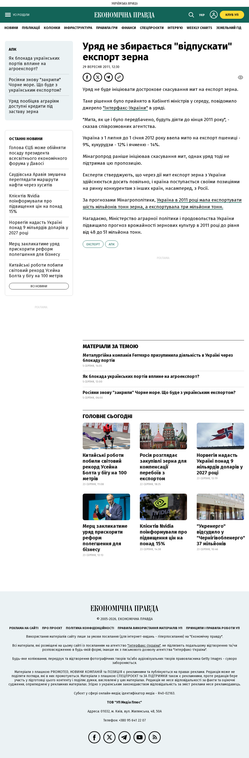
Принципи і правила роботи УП (213, 628)
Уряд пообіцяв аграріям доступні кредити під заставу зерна (34, 106)
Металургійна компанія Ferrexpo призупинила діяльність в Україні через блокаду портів (158, 358)
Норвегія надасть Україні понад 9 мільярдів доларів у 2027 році (220, 464)
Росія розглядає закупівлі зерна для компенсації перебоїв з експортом (163, 466)
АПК (112, 244)
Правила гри (106, 28)
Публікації (31, 28)
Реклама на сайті (23, 628)
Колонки (52, 28)
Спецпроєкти (152, 28)
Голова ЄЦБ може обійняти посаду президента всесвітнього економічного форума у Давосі (38, 155)
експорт (93, 244)
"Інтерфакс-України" (125, 108)
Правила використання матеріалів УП (150, 628)
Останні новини (26, 138)
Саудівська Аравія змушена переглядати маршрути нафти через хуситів (37, 180)
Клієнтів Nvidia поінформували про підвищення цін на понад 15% (163, 535)
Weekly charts (199, 28)
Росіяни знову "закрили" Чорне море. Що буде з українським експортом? (159, 392)
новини (11, 28)
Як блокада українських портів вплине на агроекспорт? (141, 376)
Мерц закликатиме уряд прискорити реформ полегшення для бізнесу (105, 537)
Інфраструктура (78, 28)
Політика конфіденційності (90, 628)
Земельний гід (228, 28)
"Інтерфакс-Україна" (143, 645)
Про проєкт (52, 628)
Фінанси (128, 28)
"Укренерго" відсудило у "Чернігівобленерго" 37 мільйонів (221, 535)
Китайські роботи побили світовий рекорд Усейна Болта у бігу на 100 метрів (105, 466)
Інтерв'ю (175, 28)
